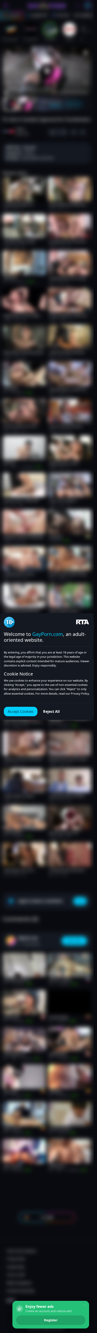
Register (51, 1320)
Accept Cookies (21, 711)
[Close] (84, 1305)
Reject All (51, 711)
